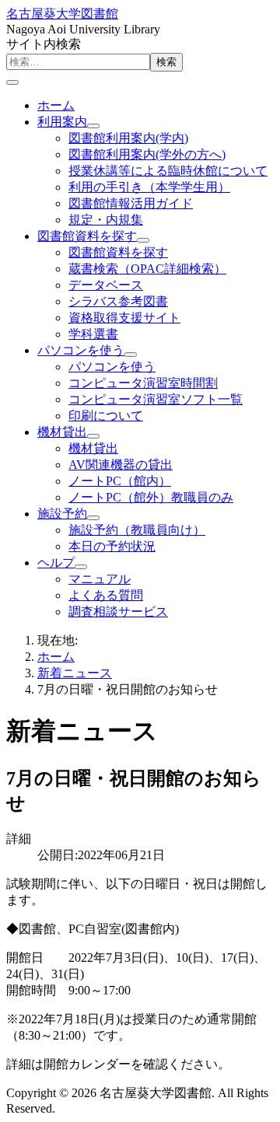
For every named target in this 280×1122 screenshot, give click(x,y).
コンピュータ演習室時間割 (143, 383)
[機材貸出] (93, 436)
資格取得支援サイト (124, 317)
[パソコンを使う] (130, 354)
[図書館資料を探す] (143, 240)
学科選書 (93, 334)
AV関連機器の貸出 (120, 464)
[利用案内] (93, 126)
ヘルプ (56, 562)
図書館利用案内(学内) (128, 138)
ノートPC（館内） (119, 481)
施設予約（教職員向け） (136, 530)
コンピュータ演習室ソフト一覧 (155, 399)
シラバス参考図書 (118, 301)
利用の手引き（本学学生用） (149, 187)
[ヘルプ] (81, 566)
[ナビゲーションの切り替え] (12, 82)
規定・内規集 (105, 219)
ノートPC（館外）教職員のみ (150, 497)
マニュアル (99, 578)
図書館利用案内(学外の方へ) (147, 154)
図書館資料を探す (87, 236)
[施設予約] (93, 518)
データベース (105, 285)
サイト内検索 (43, 44)
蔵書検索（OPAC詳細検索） (147, 268)
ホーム (56, 105)
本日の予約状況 (112, 546)
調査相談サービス (118, 611)
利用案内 (62, 121)
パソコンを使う (80, 350)
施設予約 (62, 513)
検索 (166, 62)
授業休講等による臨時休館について (168, 170)
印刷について (105, 415)
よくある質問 (105, 595)
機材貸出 (62, 432)
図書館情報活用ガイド (130, 203)
